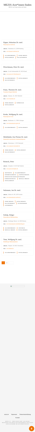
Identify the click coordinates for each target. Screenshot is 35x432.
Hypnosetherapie (24, 174)
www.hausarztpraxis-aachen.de (13, 197)
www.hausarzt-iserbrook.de (12, 51)
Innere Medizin (22, 55)
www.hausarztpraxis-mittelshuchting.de (15, 224)
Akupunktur (8, 172)
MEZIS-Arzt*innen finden (17, 4)
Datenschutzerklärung (25, 414)
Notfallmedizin (9, 57)
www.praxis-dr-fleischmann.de (13, 74)
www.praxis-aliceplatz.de (12, 168)
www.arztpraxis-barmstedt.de (13, 146)
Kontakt (17, 417)
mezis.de (6, 414)
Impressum (14, 414)
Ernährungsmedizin (10, 174)
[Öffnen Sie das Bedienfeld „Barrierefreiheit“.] (31, 428)
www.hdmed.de (10, 248)
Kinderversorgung (10, 178)
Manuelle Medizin (24, 178)
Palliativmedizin (22, 57)
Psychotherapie (22, 203)
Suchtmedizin (9, 205)
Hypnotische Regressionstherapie (15, 176)
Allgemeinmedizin (10, 55)
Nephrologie (20, 102)
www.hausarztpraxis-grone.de (13, 123)
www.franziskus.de (10, 98)
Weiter (11, 262)
